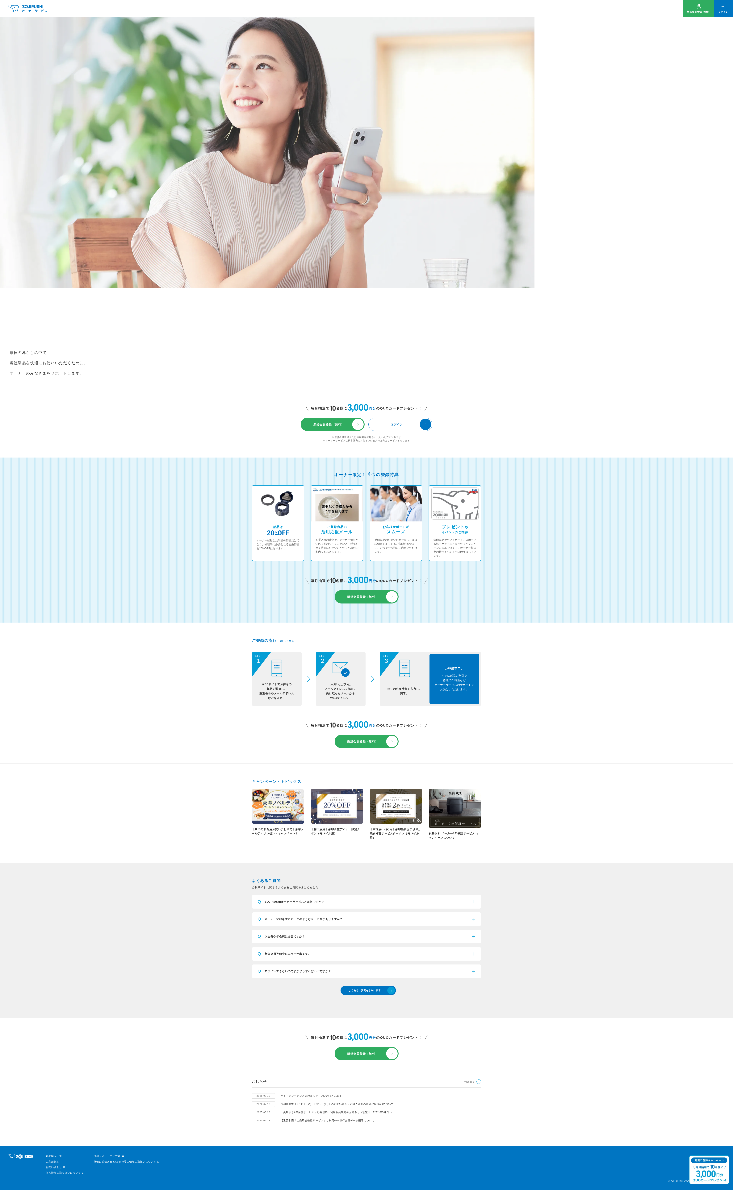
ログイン (723, 11)
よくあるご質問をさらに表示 (365, 990)
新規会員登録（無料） (328, 424)
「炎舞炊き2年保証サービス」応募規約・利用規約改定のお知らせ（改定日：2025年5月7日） (337, 1112)
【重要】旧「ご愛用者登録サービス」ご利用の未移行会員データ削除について (327, 1120)
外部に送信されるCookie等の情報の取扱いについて (125, 1161)
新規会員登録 (698, 11)
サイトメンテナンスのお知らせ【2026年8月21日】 (311, 1095)
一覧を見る (469, 1081)
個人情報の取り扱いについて (63, 1172)
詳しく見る (287, 641)
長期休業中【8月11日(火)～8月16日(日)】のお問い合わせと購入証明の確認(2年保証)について (337, 1104)
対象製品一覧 (54, 1156)
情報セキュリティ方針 (107, 1156)
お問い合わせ (54, 1167)
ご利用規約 (52, 1161)
